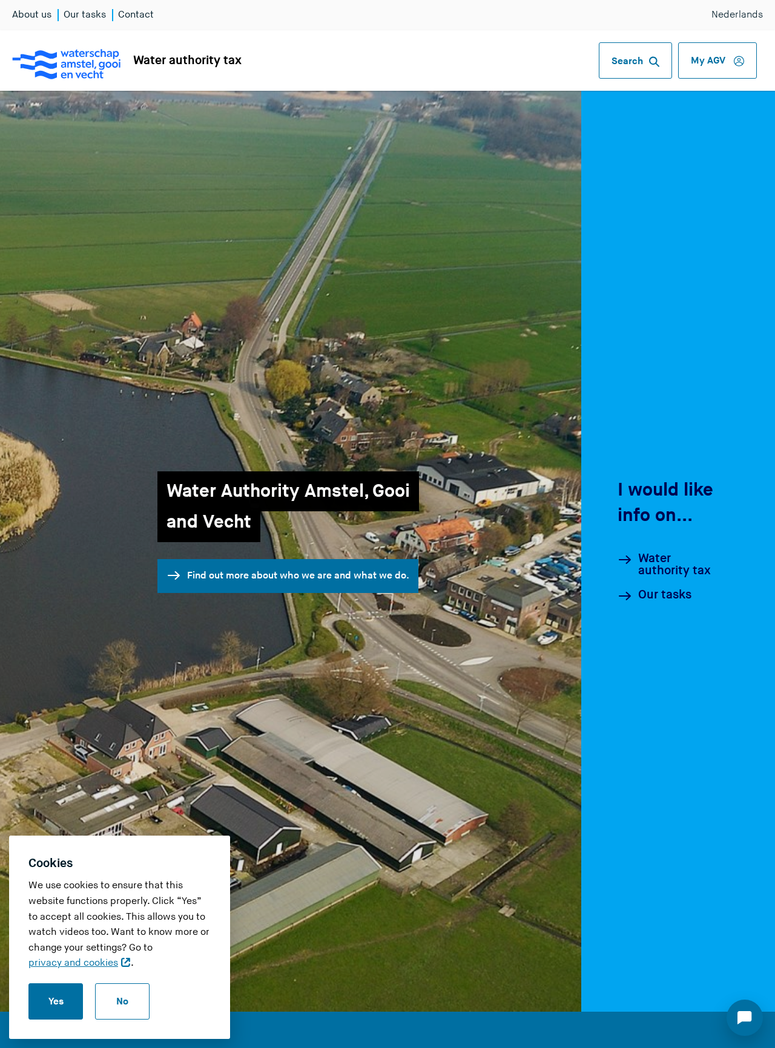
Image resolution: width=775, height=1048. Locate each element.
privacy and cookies (73, 963)
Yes (56, 1001)
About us (31, 15)
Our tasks (85, 15)
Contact (136, 15)
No (122, 1001)
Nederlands (737, 15)
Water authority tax (187, 60)
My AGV (709, 61)
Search (627, 61)
